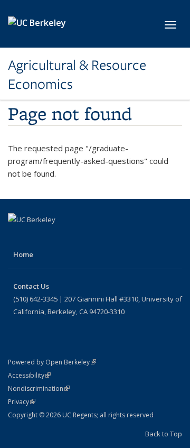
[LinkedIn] (58, 237)
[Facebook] (17, 237)
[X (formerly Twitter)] (38, 237)
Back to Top (163, 433)
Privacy (21, 401)
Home (23, 254)
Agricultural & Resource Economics (77, 75)
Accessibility (29, 375)
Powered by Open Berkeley (52, 362)
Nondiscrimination (39, 388)
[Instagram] (79, 237)
